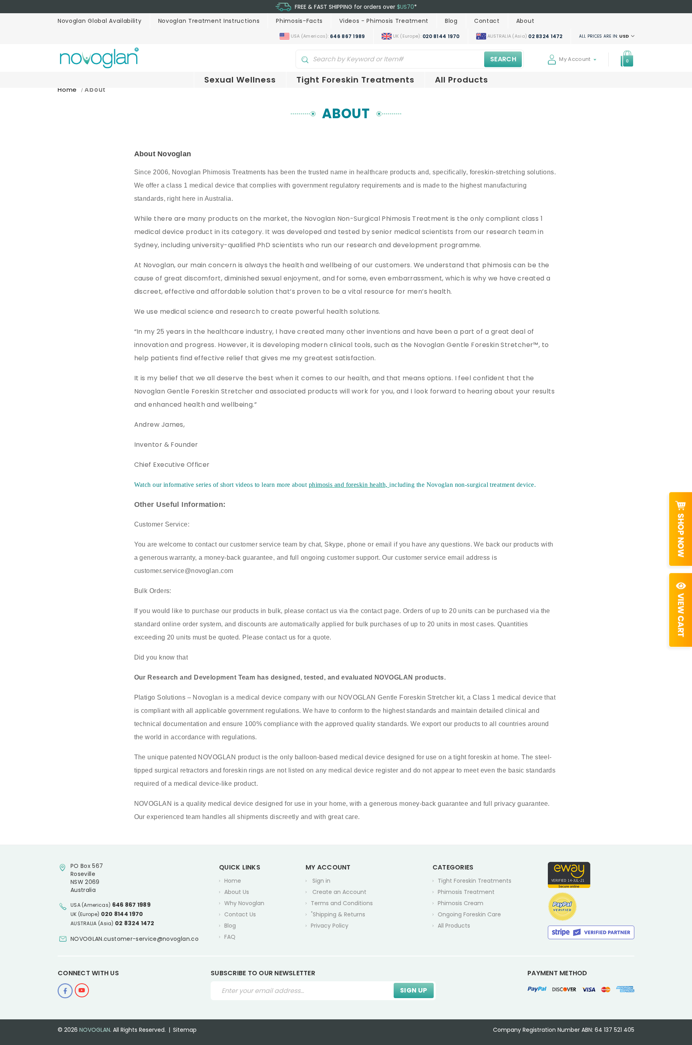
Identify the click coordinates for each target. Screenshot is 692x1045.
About (525, 21)
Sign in (321, 881)
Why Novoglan (244, 903)
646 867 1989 (131, 905)
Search (503, 59)
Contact (487, 21)
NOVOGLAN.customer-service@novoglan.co (134, 939)
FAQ (229, 937)
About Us (236, 892)
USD (604, 36)
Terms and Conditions (342, 903)
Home (232, 881)
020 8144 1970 (122, 914)
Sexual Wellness (240, 79)
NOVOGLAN (94, 1030)
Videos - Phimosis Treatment (383, 21)
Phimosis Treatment (466, 892)
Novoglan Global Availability (100, 21)
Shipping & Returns (338, 914)
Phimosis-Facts (299, 21)
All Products (461, 79)
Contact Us (240, 914)
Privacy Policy (329, 926)
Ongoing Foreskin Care (469, 914)
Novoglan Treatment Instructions (209, 21)
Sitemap (185, 1030)
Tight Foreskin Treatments (355, 79)
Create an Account (339, 892)
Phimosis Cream (460, 903)
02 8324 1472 (135, 923)
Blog (451, 21)
